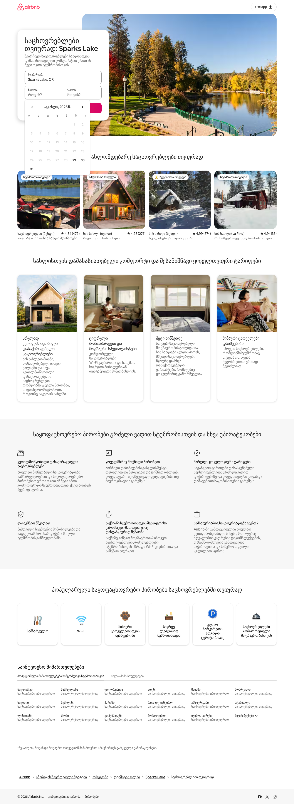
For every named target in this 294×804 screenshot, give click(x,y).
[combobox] (63, 79)
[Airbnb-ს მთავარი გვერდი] (28, 7)
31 (31, 169)
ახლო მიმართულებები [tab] (127, 676)
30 (83, 160)
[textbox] (44, 94)
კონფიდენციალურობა (64, 797)
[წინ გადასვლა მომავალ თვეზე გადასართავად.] (82, 107)
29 (74, 160)
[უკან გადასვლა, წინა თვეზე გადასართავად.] (32, 107)
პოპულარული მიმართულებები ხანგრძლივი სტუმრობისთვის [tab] (60, 676)
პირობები (92, 797)
